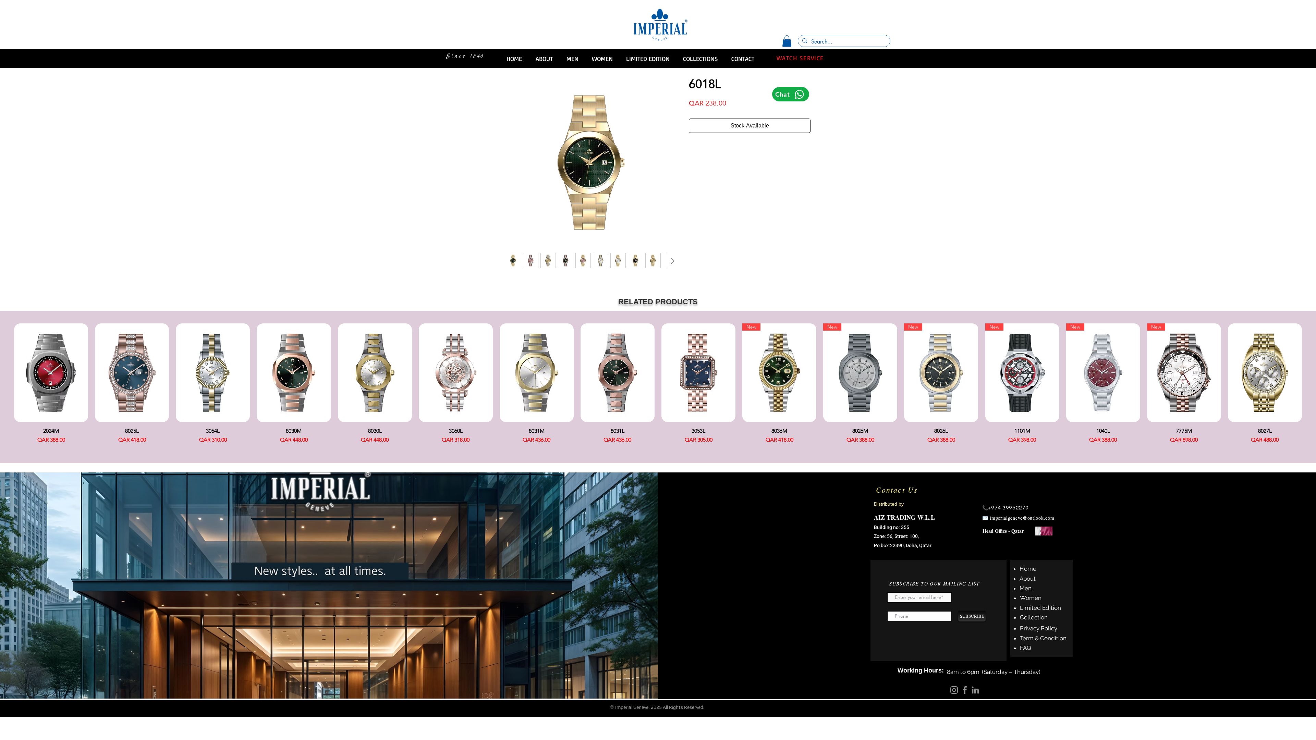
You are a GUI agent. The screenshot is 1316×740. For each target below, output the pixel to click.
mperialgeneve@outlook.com (1023, 518)
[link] (787, 41)
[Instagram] (954, 690)
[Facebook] (965, 690)
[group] (658, 386)
